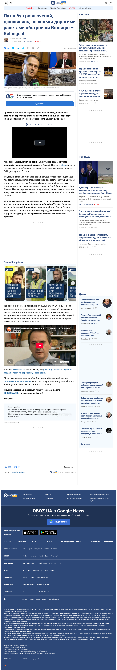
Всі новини (108, 541)
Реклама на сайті (29, 498)
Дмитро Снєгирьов (87, 406)
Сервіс (52, 570)
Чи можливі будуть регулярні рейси (92, 244)
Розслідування (67, 541)
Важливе (84, 14)
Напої (32, 577)
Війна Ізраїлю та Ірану (58, 8)
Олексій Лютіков (16, 38)
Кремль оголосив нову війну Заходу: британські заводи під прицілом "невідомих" (91, 416)
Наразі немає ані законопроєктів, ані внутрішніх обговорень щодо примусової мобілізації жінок (94, 222)
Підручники (31, 563)
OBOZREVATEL (18, 369)
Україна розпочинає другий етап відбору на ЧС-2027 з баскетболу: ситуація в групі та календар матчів (90, 73)
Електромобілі (37, 570)
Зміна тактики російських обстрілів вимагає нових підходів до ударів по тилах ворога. (92, 400)
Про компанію (27, 494)
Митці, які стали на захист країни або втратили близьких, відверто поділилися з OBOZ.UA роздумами (95, 56)
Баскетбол (33, 556)
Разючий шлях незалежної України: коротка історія (90, 333)
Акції (46, 570)
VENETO (72, 8)
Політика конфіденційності (99, 494)
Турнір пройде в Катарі (87, 81)
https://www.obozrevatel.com (78, 609)
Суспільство (95, 541)
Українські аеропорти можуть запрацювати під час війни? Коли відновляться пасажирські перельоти (95, 238)
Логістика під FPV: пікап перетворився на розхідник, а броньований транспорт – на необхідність (92, 431)
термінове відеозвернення (17, 381)
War (24, 38)
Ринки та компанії (29, 585)
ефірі (63, 165)
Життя (49, 541)
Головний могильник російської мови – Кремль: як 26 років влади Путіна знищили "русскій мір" (90, 302)
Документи (49, 498)
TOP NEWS (84, 156)
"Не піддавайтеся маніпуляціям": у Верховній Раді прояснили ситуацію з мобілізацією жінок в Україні (96, 214)
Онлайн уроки (42, 563)
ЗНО (56, 563)
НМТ (61, 563)
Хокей (41, 556)
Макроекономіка (43, 585)
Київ (24, 549)
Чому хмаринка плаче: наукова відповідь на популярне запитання (90, 94)
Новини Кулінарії (42, 577)
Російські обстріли (84, 8)
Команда (48, 494)
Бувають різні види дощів (88, 100)
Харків (30, 549)
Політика (22, 541)
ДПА (50, 563)
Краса (38, 599)
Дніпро (46, 549)
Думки (82, 294)
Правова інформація (74, 494)
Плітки (31, 599)
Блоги (78, 541)
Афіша (25, 599)
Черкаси (54, 549)
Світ (34, 541)
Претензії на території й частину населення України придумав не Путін (91, 317)
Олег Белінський (86, 308)
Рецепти (25, 577)
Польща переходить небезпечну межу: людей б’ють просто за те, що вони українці (92, 385)
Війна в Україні (41, 8)
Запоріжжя (38, 549)
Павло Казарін (85, 339)
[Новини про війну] (53, 473)
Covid (49, 592)
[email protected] (30, 653)
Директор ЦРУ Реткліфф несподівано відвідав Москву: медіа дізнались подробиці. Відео (95, 190)
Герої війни (30, 8)
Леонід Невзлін (86, 422)
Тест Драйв (26, 570)
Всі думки (85, 444)
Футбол (25, 556)
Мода (44, 599)
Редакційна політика (18, 472)
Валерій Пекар (85, 323)
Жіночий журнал (53, 599)
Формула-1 (54, 556)
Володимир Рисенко (87, 391)
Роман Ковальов (86, 437)
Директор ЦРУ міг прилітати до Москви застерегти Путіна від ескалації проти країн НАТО (95, 199)
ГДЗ (24, 563)
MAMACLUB (42, 592)
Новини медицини (29, 592)
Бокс (47, 556)
